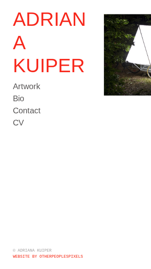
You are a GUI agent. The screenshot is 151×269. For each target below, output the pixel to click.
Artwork (26, 86)
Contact (27, 110)
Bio (18, 98)
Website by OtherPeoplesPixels (48, 256)
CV (18, 122)
